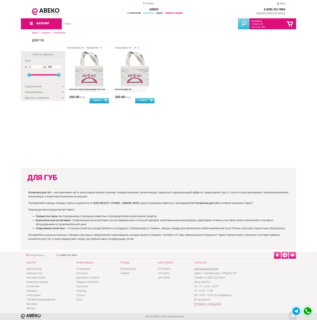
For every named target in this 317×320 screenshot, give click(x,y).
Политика (82, 286)
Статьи (80, 295)
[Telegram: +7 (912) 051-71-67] (296, 311)
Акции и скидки (174, 13)
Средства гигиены (37, 281)
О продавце (83, 268)
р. (264, 27)
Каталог (46, 32)
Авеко (35, 32)
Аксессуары (33, 295)
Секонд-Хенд (34, 268)
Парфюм (31, 290)
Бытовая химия (35, 277)
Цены (79, 299)
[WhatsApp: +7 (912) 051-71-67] (307, 311)
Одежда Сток (34, 273)
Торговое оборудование (40, 299)
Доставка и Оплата (87, 277)
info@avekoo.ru (37, 255)
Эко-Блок (31, 303)
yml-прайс (164, 277)
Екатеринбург (128, 268)
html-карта (164, 268)
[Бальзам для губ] (135, 71)
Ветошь (31, 308)
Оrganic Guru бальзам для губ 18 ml (87, 89)
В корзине (257, 21)
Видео (159, 13)
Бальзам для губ (123, 89)
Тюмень (125, 273)
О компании (134, 13)
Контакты (148, 13)
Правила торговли (87, 281)
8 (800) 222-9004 (274, 9)
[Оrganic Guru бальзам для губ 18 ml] (89, 71)
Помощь (81, 290)
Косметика (59, 32)
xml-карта (164, 273)
